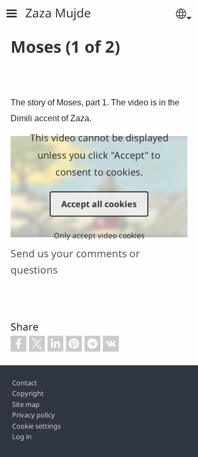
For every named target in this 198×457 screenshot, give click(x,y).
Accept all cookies (99, 204)
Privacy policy (33, 415)
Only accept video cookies (99, 235)
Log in (22, 436)
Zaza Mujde (58, 12)
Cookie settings (36, 426)
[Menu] (18, 14)
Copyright (28, 393)
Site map (26, 404)
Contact (24, 382)
